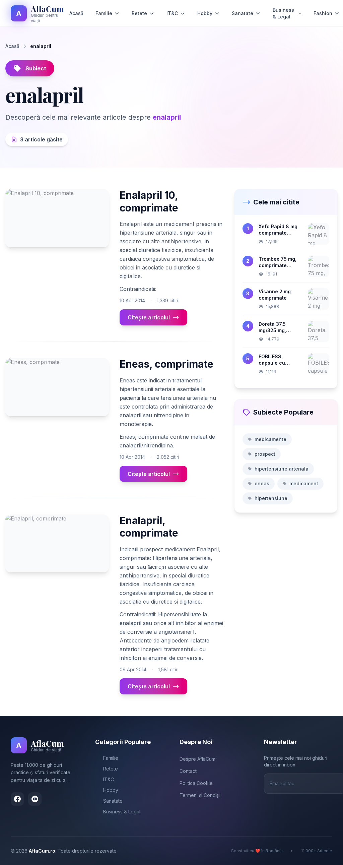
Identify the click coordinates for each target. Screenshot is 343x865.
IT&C (172, 13)
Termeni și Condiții (200, 795)
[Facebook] (17, 799)
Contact (188, 771)
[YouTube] (35, 799)
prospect (265, 454)
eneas (262, 483)
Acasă (76, 13)
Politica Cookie (196, 783)
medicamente (270, 439)
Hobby (204, 13)
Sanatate (242, 13)
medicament (303, 483)
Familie (103, 13)
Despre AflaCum (197, 759)
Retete (139, 13)
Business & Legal (283, 13)
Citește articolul (149, 317)
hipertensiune (271, 498)
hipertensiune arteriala (281, 469)
